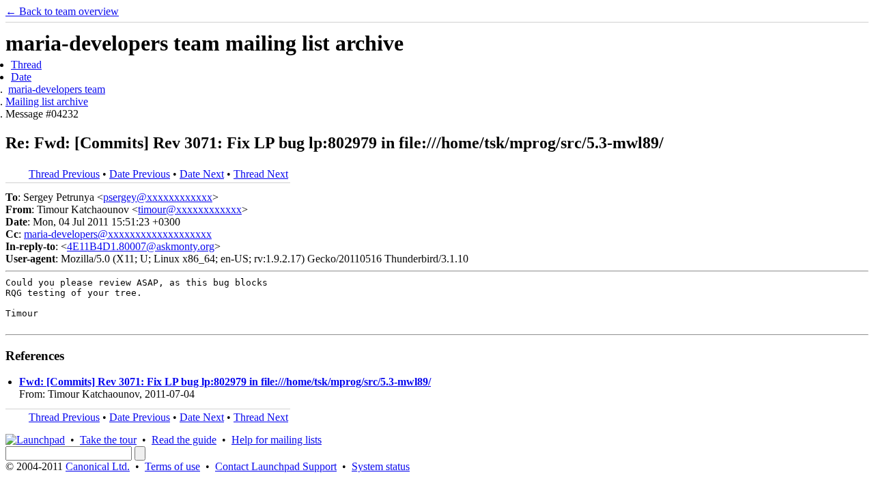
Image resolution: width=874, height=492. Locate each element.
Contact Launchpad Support (276, 466)
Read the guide (184, 440)
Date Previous (139, 174)
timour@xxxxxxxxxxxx (190, 209)
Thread (26, 64)
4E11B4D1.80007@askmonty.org (140, 246)
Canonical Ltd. (98, 466)
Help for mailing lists (276, 440)
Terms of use (172, 466)
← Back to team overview (62, 11)
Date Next (202, 174)
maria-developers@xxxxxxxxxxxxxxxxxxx (118, 234)
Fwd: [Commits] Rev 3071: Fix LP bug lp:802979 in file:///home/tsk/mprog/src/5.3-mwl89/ (225, 381)
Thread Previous (64, 174)
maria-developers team (56, 89)
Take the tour (108, 440)
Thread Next (261, 174)
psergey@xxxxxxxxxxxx (157, 197)
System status (381, 466)
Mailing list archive (46, 101)
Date (21, 77)
